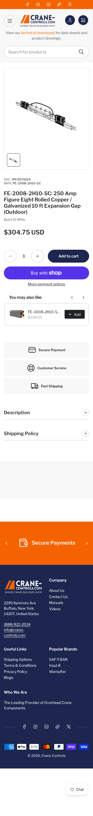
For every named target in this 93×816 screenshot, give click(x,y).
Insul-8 (54, 665)
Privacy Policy (15, 671)
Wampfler (57, 671)
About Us (56, 590)
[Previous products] (72, 297)
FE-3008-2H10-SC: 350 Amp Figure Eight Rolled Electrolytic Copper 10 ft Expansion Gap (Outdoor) (44, 312)
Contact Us (58, 596)
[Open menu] (10, 21)
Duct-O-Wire (14, 219)
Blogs (8, 677)
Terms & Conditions (20, 665)
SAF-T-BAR (58, 659)
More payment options (46, 284)
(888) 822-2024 (17, 624)
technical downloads (38, 32)
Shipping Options (18, 659)
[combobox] (46, 52)
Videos (54, 609)
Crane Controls (54, 756)
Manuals (56, 602)
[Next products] (83, 297)
